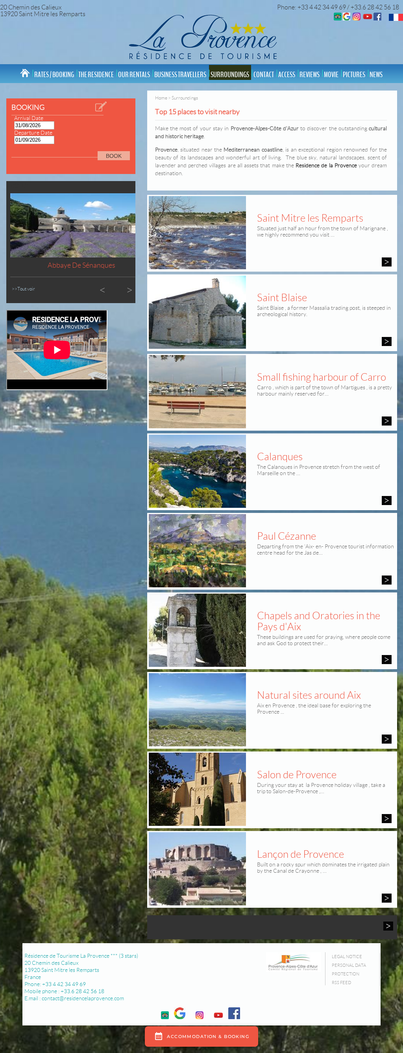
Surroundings (230, 75)
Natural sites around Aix (309, 695)
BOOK (114, 156)
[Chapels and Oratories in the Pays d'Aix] (387, 659)
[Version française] (396, 18)
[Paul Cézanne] (387, 580)
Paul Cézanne (286, 536)
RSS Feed (341, 982)
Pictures (354, 75)
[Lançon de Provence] (387, 898)
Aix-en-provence (81, 265)
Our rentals (134, 75)
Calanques (280, 456)
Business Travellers (180, 75)
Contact (263, 75)
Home (161, 97)
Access (286, 75)
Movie (331, 75)
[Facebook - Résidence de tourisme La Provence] (377, 18)
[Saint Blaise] (387, 341)
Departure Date (33, 133)
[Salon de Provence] (387, 818)
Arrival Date (28, 118)
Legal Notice (347, 956)
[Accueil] (201, 36)
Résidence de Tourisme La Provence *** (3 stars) (81, 956)
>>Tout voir (23, 288)
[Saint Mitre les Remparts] (387, 261)
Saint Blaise (282, 297)
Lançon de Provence (300, 854)
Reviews (309, 75)
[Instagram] (356, 18)
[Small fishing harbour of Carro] (387, 421)
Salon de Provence (296, 774)
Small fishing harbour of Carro (321, 377)
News (376, 75)
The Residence (96, 75)
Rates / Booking (54, 75)
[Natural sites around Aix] (387, 739)
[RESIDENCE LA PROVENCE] (367, 18)
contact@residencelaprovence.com (83, 998)
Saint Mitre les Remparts (310, 218)
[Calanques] (387, 500)
